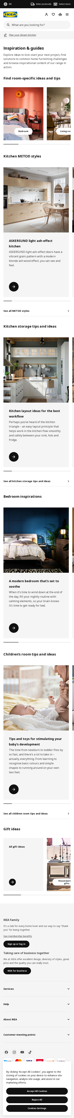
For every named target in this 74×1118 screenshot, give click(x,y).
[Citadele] (39, 1061)
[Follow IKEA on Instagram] (14, 1052)
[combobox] (35, 25)
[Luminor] (61, 1061)
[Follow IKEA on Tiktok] (30, 1052)
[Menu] (67, 14)
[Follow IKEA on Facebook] (6, 1052)
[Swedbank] (50, 1061)
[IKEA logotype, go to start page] (10, 14)
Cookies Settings (37, 1108)
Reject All (37, 1099)
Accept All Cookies (37, 1091)
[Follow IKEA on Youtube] (22, 1052)
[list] (37, 114)
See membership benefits (17, 936)
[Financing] (7, 1061)
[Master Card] (18, 1061)
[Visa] (29, 1061)
